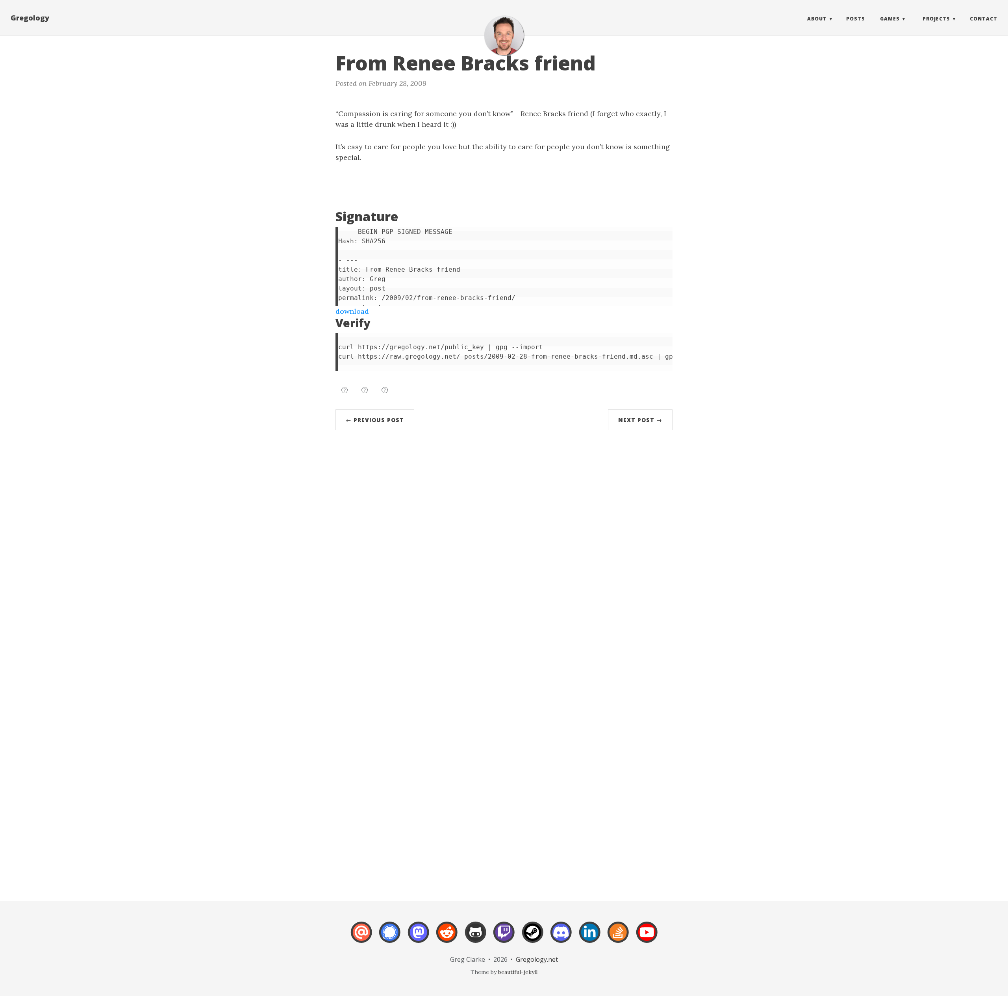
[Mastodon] (418, 937)
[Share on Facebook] (365, 390)
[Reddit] (447, 937)
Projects (936, 18)
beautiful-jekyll (517, 972)
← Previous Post (375, 420)
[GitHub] (475, 937)
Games (890, 18)
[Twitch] (504, 937)
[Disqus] (504, 555)
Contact (983, 18)
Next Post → (640, 420)
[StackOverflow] (618, 937)
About (817, 18)
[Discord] (561, 937)
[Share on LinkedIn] (385, 390)
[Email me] (361, 937)
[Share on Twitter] (344, 390)
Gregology (30, 17)
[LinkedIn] (589, 937)
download (352, 311)
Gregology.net (537, 959)
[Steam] (532, 937)
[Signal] (389, 937)
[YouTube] (647, 937)
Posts (855, 18)
